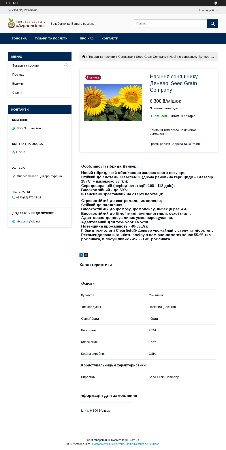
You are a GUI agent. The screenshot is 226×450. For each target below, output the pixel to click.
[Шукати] (212, 23)
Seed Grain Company (151, 56)
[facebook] (81, 256)
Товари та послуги (51, 38)
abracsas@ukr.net (28, 221)
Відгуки (17, 83)
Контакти (110, 38)
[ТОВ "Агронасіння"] (26, 27)
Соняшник (125, 56)
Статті (17, 92)
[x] (86, 256)
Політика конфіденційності (142, 444)
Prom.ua (134, 440)
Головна (19, 38)
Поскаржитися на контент (108, 444)
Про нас (87, 38)
